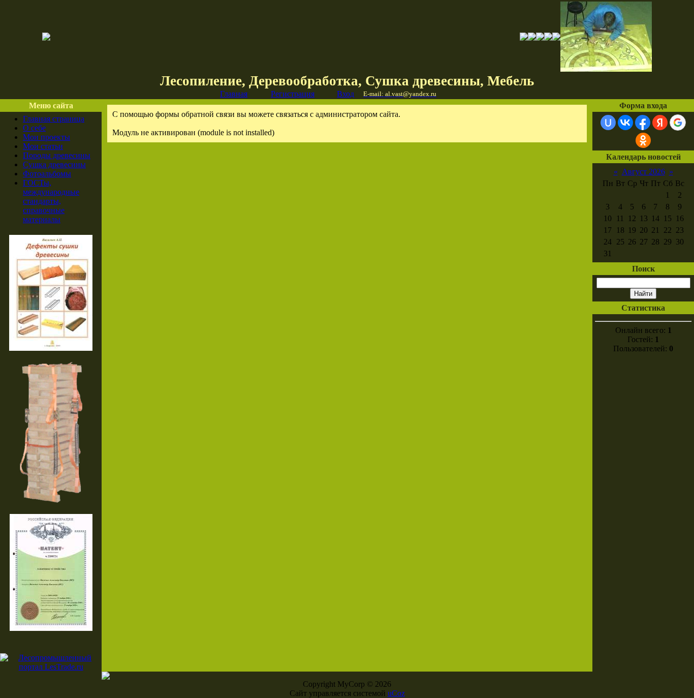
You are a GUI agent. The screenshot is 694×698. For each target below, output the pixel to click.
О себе (34, 128)
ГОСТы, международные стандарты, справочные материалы (51, 201)
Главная (233, 93)
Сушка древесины (54, 164)
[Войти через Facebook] (642, 122)
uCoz (396, 693)
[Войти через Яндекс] (660, 122)
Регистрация (292, 93)
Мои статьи (43, 146)
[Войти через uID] (608, 122)
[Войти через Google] (678, 122)
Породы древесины (56, 155)
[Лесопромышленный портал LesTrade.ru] (51, 666)
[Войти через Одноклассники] (643, 140)
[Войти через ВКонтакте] (625, 122)
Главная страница (53, 118)
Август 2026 (643, 171)
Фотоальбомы (47, 173)
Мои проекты (46, 137)
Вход (345, 93)
